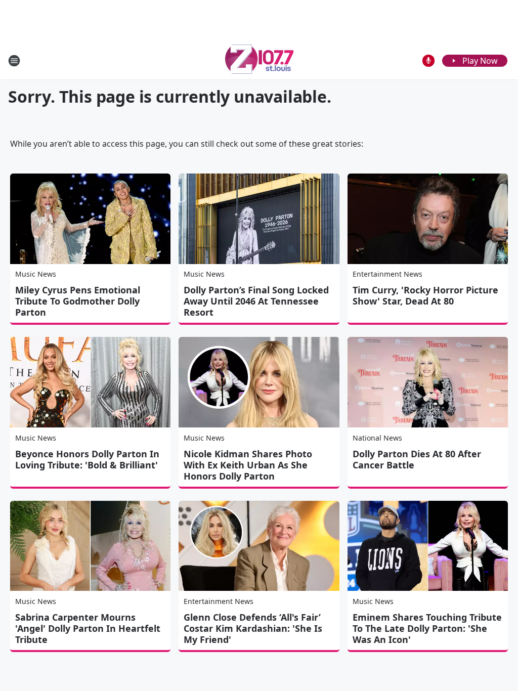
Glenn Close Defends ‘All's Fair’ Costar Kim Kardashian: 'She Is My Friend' (253, 628)
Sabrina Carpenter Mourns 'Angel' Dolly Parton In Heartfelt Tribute (87, 628)
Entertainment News (387, 274)
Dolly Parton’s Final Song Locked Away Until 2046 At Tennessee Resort (256, 301)
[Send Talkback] (428, 61)
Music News (35, 274)
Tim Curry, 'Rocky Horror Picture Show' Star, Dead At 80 (425, 295)
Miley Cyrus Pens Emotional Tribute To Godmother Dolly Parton (77, 301)
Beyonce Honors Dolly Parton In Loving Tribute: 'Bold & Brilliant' (87, 459)
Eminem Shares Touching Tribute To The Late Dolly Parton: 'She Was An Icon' (427, 628)
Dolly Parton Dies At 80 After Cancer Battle (417, 459)
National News (377, 438)
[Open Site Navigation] (14, 61)
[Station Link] (259, 60)
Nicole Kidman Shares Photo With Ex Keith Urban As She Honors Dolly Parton (248, 465)
